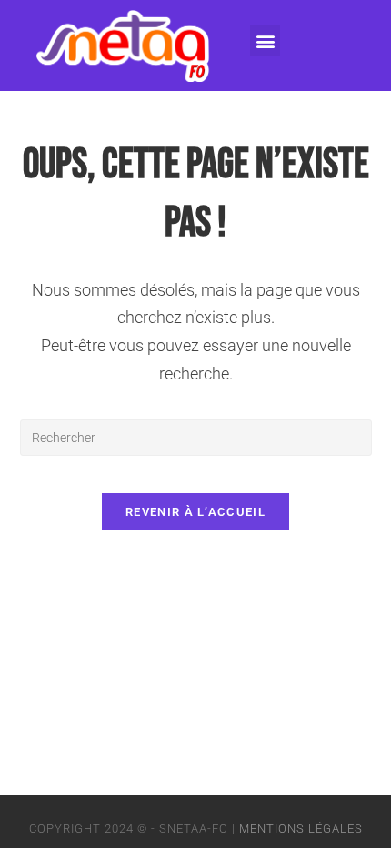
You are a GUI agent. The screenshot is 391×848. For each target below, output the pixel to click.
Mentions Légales (301, 828)
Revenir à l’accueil (195, 512)
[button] (265, 40)
